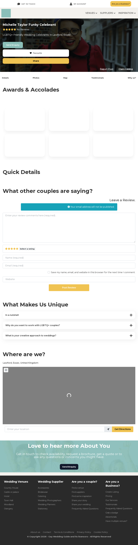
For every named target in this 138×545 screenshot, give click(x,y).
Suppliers (106, 13)
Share (36, 61)
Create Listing (112, 492)
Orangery (8, 508)
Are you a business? (121, 4)
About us (35, 532)
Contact (47, 532)
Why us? (132, 78)
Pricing (109, 496)
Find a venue (78, 488)
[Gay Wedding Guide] (6, 16)
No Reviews (23, 29)
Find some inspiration (82, 496)
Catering (42, 496)
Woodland (9, 504)
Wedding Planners (46, 504)
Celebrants (42, 34)
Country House (11, 488)
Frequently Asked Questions (85, 508)
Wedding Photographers (49, 500)
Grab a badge (112, 513)
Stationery (43, 508)
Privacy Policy (84, 532)
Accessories (43, 488)
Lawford (57, 34)
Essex (67, 34)
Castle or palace (11, 492)
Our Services (111, 500)
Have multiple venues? (116, 521)
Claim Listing (126, 69)
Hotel (6, 496)
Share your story (79, 500)
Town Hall (8, 500)
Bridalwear (43, 492)
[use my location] (108, 429)
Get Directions (123, 429)
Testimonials (97, 78)
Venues (90, 13)
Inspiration (125, 13)
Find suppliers (78, 492)
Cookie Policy (101, 532)
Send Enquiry (12, 45)
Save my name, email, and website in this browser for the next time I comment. (93, 272)
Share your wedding (81, 504)
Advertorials (111, 517)
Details (5, 78)
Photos (36, 78)
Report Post (106, 69)
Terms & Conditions (64, 532)
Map (65, 78)
